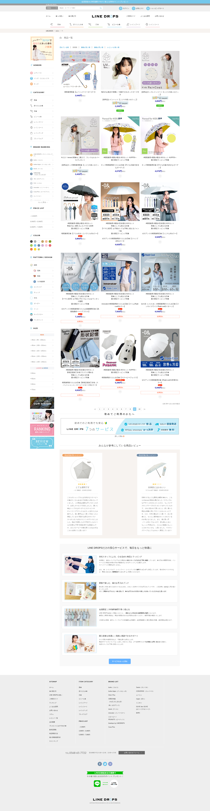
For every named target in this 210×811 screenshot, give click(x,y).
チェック (37, 292)
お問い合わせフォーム (131, 753)
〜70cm (32, 389)
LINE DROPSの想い (55, 695)
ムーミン (139, 695)
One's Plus (111, 695)
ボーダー (37, 303)
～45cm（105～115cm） (38, 345)
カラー (57, 30)
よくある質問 (145, 16)
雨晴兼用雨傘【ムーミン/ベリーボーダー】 (80, 92)
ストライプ (38, 287)
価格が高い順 (98, 47)
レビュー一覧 (53, 718)
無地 (35, 298)
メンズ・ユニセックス (41, 78)
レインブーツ (83, 703)
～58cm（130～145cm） (38, 362)
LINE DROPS (49, 30)
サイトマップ (53, 741)
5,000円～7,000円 (36, 227)
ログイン (126, 8)
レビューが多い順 (113, 47)
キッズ (36, 84)
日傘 (35, 111)
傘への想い (59, 16)
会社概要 (52, 722)
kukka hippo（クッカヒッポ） (42, 164)
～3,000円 (33, 216)
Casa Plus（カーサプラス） (42, 192)
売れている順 (64, 47)
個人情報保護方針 (55, 737)
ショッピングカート (157, 8)
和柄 (38, 276)
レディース (38, 73)
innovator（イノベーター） (42, 187)
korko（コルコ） (38, 160)
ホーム (48, 16)
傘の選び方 (72, 16)
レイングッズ (38, 133)
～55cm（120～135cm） (38, 356)
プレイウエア (38, 138)
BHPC (138, 713)
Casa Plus (111, 727)
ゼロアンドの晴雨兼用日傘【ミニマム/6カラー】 (160, 233)
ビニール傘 (38, 116)
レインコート (83, 706)
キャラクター (38, 314)
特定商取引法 (53, 733)
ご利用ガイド (130, 16)
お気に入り (140, 8)
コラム (51, 714)
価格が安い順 (85, 47)
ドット (36, 309)
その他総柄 (41, 281)
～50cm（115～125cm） (38, 351)
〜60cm (32, 384)
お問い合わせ (159, 16)
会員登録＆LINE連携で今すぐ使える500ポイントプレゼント (105, 2)
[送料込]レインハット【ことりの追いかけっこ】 (120, 99)
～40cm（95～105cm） (38, 340)
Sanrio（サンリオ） (142, 687)
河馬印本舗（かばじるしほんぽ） (40, 173)
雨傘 (35, 100)
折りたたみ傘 (38, 106)
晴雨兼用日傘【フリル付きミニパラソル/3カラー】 (80, 233)
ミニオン (139, 703)
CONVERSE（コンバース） (145, 691)
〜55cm (32, 378)
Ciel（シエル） (38, 183)
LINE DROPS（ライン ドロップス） (43, 154)
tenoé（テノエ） (39, 168)
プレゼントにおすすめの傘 (57, 726)
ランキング (52, 703)
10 (139, 409)
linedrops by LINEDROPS (116, 723)
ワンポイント (38, 320)
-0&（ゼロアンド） (39, 179)
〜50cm (32, 373)
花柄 (38, 270)
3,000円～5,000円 (36, 221)
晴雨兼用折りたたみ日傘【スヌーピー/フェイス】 (120, 377)
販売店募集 (52, 729)
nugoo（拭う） (141, 699)
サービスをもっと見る (119, 661)
